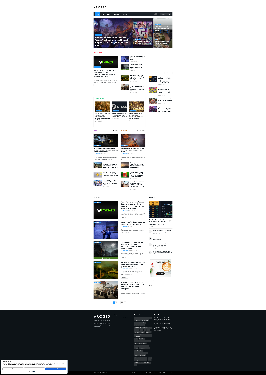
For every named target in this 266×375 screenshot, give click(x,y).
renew (148, 348)
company (136, 322)
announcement (148, 318)
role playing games (138, 350)
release (136, 348)
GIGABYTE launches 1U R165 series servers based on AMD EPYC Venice (162, 28)
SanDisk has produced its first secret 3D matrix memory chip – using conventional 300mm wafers (165, 91)
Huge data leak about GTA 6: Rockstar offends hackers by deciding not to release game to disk (164, 109)
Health (109, 14)
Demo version (137, 325)
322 (122, 302)
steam (149, 357)
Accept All (56, 369)
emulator (136, 330)
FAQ (145, 330)
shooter (136, 355)
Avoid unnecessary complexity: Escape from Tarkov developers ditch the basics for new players (110, 165)
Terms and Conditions (154, 372)
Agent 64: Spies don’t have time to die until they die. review (137, 58)
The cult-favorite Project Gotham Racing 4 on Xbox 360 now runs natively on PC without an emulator (137, 174)
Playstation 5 (137, 345)
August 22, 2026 (107, 47)
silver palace (142, 355)
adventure (141, 318)
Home (97, 14)
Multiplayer (141, 338)
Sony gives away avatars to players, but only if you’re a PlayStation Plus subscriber (110, 174)
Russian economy (138, 353)
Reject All (34, 369)
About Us (133, 372)
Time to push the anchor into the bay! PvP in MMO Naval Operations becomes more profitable (137, 165)
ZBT (135, 365)
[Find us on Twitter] (95, 1)
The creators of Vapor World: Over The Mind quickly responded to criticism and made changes (136, 67)
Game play (137, 332)
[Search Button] (170, 14)
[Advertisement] (160, 59)
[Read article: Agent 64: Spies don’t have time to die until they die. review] (125, 59)
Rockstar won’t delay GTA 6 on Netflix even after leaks (162, 43)
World (125, 14)
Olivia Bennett (99, 47)
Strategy (136, 360)
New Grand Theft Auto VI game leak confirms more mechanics (143, 43)
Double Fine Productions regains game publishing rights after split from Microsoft (137, 78)
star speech (144, 357)
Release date (142, 348)
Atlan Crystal (137, 320)
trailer (149, 360)
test (145, 360)
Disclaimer (147, 372)
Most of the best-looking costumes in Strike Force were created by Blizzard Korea (110, 182)
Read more (98, 85)
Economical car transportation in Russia (143, 327)
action (136, 318)
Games (103, 14)
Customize (13, 369)
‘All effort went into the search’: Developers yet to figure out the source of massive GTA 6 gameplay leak (137, 87)
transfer (136, 362)
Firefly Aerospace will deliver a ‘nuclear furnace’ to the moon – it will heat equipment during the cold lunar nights (106, 150)
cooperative (142, 322)
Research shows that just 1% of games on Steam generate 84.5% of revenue (119, 115)
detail (143, 325)
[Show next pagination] (125, 302)
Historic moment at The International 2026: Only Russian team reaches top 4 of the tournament (136, 116)
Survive (141, 360)
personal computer (143, 343)
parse (136, 343)
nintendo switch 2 (138, 341)
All (113, 130)
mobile (136, 338)
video (141, 362)
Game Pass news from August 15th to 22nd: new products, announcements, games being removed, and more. (105, 73)
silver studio (137, 357)
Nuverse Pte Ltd (147, 341)
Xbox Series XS (147, 362)
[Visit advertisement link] (160, 268)
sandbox (145, 353)
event (141, 330)
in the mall (148, 332)
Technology (117, 14)
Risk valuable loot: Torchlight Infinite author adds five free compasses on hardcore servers (132, 150)
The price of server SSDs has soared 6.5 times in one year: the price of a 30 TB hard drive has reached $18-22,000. (165, 80)
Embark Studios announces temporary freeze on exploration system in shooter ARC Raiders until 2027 (137, 184)
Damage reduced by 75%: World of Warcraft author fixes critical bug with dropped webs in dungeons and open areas (112, 41)
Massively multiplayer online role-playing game (142, 335)
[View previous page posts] (118, 125)
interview (143, 332)
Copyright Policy (140, 372)
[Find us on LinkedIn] (97, 1)
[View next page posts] (121, 125)
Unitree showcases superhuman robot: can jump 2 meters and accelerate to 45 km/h (162, 253)
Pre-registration (145, 345)
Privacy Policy (163, 372)
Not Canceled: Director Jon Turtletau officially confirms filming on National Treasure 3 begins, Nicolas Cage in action (102, 117)
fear (148, 330)
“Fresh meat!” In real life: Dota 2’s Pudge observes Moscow (165, 100)
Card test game (145, 320)
